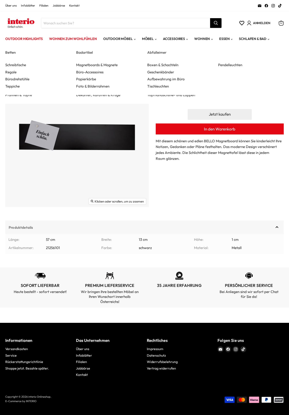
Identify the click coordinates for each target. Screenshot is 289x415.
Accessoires (174, 39)
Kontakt (74, 5)
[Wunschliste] (241, 23)
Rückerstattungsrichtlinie (24, 362)
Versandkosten (16, 349)
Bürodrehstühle (17, 79)
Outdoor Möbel (118, 39)
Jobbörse (59, 5)
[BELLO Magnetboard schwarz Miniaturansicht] (13, 219)
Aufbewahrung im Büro (166, 79)
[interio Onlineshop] (20, 23)
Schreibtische (15, 65)
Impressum (155, 349)
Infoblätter (28, 5)
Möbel (148, 39)
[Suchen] (216, 23)
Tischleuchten (158, 86)
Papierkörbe (86, 79)
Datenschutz (156, 355)
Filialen (43, 5)
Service (11, 355)
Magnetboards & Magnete (97, 65)
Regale (11, 72)
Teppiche (12, 86)
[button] (220, 114)
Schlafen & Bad (252, 39)
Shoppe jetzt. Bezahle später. (27, 368)
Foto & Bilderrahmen (92, 86)
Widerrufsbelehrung (162, 362)
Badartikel (84, 52)
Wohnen (202, 39)
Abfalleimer (157, 52)
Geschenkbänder (160, 72)
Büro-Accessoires (89, 72)
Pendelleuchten (230, 65)
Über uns (11, 5)
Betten (10, 52)
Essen (224, 39)
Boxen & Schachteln (162, 65)
